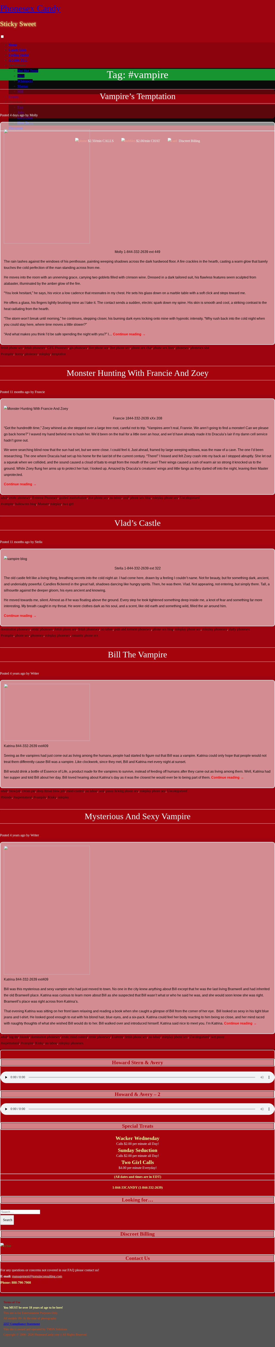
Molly (34, 115)
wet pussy (218, 1037)
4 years (15, 673)
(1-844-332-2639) (150, 1187)
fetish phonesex (35, 348)
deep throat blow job (51, 791)
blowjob (14, 791)
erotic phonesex (20, 497)
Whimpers (25, 81)
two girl (68, 504)
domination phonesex (15, 629)
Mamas (22, 86)
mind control (75, 791)
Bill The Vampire (137, 654)
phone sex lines (163, 348)
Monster (43, 504)
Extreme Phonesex (45, 497)
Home (13, 45)
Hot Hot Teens (27, 71)
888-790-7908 (21, 1282)
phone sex (22, 635)
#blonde (6, 797)
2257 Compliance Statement (21, 1324)
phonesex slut (200, 348)
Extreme (117, 1037)
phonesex (182, 348)
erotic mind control (74, 1037)
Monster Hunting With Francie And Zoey (138, 373)
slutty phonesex (239, 629)
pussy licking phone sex (122, 791)
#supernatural (23, 797)
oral (125, 497)
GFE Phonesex (57, 348)
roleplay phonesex (214, 629)
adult (4, 497)
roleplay (44, 354)
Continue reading (129, 334)
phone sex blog (140, 497)
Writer (35, 673)
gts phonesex (78, 348)
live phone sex (98, 348)
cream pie (28, 791)
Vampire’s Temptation (138, 96)
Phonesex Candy (30, 8)
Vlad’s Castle (137, 523)
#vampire (7, 354)
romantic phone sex (85, 635)
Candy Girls (17, 50)
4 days (14, 115)
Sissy (20, 76)
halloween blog (25, 504)
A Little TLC (18, 60)
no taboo (116, 497)
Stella (38, 542)
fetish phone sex (12, 348)
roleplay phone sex (165, 497)
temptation (59, 354)
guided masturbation (73, 497)
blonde (24, 1037)
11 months (17, 392)
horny (19, 354)
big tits (13, 1037)
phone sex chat (141, 348)
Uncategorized (190, 497)
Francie (40, 392)
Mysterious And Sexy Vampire (138, 816)
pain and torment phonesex (133, 629)
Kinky (52, 797)
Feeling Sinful (19, 55)
